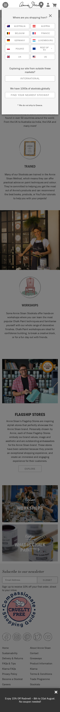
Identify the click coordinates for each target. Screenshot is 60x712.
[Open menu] (5, 5)
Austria (45, 26)
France (45, 33)
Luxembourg (45, 40)
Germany (19, 40)
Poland (20, 48)
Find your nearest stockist (30, 95)
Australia (20, 26)
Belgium (20, 33)
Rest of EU (46, 48)
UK (19, 56)
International (30, 78)
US (45, 56)
